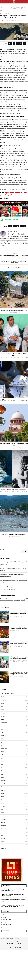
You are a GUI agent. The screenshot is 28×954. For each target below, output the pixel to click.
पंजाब (14, 771)
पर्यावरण (14, 777)
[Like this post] (10, 43)
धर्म (14, 767)
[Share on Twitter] (17, 43)
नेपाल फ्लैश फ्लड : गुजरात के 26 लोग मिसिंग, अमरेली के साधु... (14, 310)
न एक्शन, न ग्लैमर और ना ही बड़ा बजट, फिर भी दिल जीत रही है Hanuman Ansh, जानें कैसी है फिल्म (19, 673)
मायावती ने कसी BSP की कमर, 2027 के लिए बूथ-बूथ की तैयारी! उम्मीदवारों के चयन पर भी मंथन (19, 643)
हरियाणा (14, 845)
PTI (10, 198)
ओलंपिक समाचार (14, 722)
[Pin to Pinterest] (20, 43)
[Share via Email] (24, 43)
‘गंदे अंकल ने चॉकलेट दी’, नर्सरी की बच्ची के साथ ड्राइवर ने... (14, 490)
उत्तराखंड (14, 716)
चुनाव (14, 742)
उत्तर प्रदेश (14, 713)
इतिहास (14, 709)
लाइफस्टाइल (14, 819)
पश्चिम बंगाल (14, 780)
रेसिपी (14, 816)
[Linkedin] (15, 947)
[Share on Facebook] (14, 43)
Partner (19, 943)
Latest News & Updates (14, 693)
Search (2, 549)
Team (13, 941)
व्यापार (14, 832)
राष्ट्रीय (14, 812)
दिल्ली (14, 764)
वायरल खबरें (14, 825)
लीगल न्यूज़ (14, 822)
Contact (19, 941)
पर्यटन (14, 774)
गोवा (14, 738)
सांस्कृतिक (14, 838)
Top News (10, 7)
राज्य (14, 809)
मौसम (14, 800)
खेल (14, 732)
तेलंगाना (14, 761)
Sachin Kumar (9, 19)
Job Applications (11, 943)
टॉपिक (14, 754)
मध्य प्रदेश (14, 790)
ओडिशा (14, 719)
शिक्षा (14, 835)
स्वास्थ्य (14, 841)
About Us (7, 941)
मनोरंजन (14, 793)
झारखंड (14, 751)
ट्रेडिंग (14, 758)
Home (2, 7)
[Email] (20, 947)
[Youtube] (18, 947)
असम (14, 706)
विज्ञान (14, 829)
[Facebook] (8, 947)
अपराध (14, 703)
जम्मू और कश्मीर (14, 748)
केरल (14, 729)
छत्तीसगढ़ (14, 745)
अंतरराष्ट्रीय (14, 700)
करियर (14, 726)
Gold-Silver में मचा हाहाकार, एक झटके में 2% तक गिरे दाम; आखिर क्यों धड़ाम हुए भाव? (18, 627)
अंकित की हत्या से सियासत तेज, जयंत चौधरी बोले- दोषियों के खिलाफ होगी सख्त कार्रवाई (18, 657)
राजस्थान (14, 806)
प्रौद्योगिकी (14, 784)
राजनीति (14, 803)
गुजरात (14, 735)
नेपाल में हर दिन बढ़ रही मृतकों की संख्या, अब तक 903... (14, 534)
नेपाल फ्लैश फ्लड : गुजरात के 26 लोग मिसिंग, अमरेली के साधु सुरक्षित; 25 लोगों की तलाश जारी (18, 613)
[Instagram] (13, 947)
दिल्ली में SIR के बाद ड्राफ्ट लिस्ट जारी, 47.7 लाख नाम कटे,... (14, 400)
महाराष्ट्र (14, 796)
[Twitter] (10, 947)
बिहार (14, 787)
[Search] (26, 1)
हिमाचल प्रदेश (14, 848)
